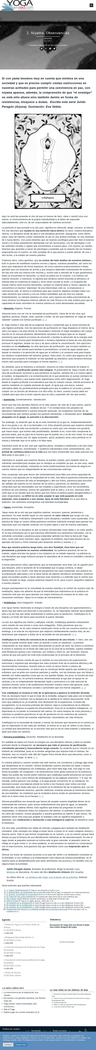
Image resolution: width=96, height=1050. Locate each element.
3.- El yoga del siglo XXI (59, 1002)
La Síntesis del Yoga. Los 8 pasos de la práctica (51, 877)
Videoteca (55, 919)
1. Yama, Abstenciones (17, 890)
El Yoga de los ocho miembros (21, 897)
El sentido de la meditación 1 (20, 907)
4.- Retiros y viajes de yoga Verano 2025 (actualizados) (69, 1004)
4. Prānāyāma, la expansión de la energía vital (28, 892)
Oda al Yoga (12, 901)
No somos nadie (14, 899)
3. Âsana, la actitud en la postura (22, 894)
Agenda (6, 920)
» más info (8, 933)
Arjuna (48, 39)
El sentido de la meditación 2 (20, 905)
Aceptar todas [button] (21, 1045)
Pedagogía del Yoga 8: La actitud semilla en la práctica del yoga (37, 909)
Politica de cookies (11, 1029)
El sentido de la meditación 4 (20, 903)
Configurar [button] (8, 1045)
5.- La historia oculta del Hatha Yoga (63, 1006)
